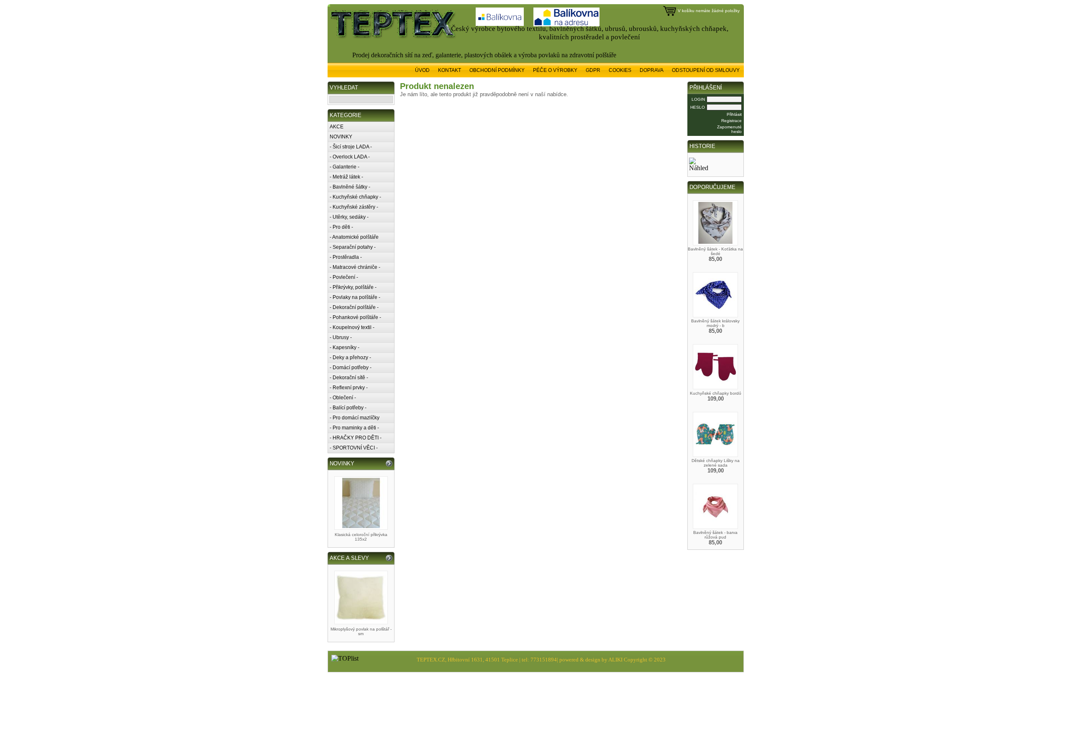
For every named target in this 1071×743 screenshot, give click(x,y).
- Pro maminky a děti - (354, 428)
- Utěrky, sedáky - (349, 217)
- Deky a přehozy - (350, 357)
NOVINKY (341, 137)
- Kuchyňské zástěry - (354, 207)
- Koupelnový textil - (352, 327)
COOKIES (620, 70)
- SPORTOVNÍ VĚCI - (354, 448)
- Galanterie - (344, 167)
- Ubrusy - (341, 337)
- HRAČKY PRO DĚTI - (356, 438)
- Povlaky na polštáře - (355, 297)
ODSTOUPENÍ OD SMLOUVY (706, 70)
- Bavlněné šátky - (350, 187)
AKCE (336, 127)
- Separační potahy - (353, 247)
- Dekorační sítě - (349, 377)
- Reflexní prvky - (349, 388)
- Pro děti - (341, 227)
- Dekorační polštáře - (354, 307)
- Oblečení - (343, 398)
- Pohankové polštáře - (355, 317)
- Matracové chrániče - (355, 267)
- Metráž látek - (346, 177)
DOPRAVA (652, 70)
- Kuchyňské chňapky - (355, 197)
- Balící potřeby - (348, 408)
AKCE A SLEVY (349, 558)
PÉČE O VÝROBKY (555, 70)
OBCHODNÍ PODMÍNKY (497, 70)
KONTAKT (449, 70)
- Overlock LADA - (350, 157)
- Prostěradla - (346, 257)
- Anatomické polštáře (354, 237)
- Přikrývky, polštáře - (353, 287)
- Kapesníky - (344, 347)
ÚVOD (422, 70)
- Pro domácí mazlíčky (354, 418)
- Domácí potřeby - (351, 367)
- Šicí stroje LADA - (351, 147)
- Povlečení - (344, 277)
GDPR (593, 70)
